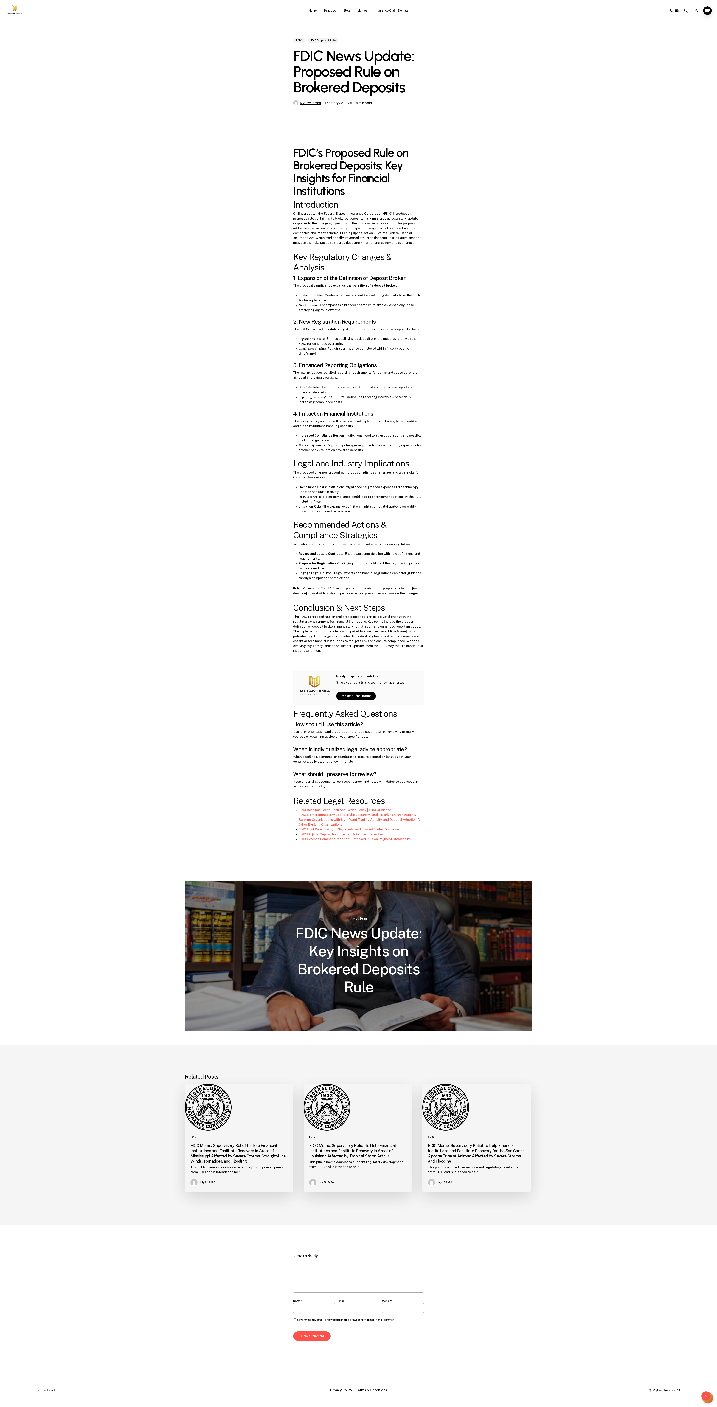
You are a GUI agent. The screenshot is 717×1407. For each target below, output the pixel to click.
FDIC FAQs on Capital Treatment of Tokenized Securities (341, 834)
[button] (707, 11)
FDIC (299, 40)
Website (387, 1300)
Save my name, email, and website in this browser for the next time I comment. (346, 1319)
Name (297, 1300)
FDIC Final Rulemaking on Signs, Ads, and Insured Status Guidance (349, 829)
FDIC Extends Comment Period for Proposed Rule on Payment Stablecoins (355, 839)
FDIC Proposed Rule (323, 40)
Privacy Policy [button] (341, 1390)
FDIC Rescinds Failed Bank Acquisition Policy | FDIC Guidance (345, 810)
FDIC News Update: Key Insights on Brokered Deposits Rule (358, 956)
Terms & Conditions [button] (371, 1390)
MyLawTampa (310, 103)
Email (342, 1300)
